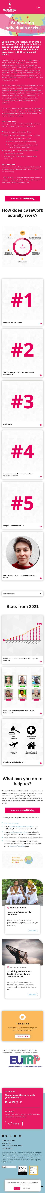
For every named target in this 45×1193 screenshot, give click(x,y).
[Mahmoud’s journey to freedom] (22, 892)
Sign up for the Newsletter (12, 1146)
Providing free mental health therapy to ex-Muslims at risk (19, 974)
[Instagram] (10, 1135)
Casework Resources (17, 846)
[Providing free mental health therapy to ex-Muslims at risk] (22, 952)
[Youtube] (15, 1135)
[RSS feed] (20, 1135)
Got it (17, 1188)
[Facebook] (3, 1135)
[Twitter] (6, 1135)
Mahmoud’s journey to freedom (19, 913)
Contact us (6, 1143)
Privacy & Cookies (8, 1140)
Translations (7, 1148)
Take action (22, 1036)
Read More (32, 930)
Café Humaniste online (18, 832)
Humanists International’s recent (21, 826)
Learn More (26, 1188)
